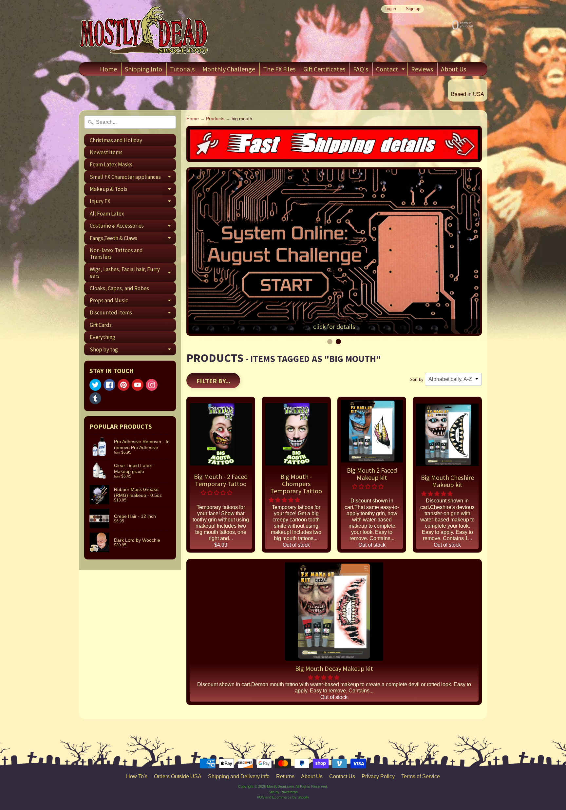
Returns (285, 776)
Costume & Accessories (133, 227)
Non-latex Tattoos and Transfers (116, 253)
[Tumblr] (95, 398)
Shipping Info (143, 69)
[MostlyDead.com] (144, 31)
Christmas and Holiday (116, 140)
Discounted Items (133, 314)
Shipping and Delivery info (239, 776)
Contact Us (342, 776)
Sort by (417, 379)
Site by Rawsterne (283, 792)
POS (260, 797)
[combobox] (130, 122)
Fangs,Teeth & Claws (133, 239)
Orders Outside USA (177, 776)
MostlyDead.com (280, 786)
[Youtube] (137, 385)
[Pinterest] (123, 385)
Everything (102, 337)
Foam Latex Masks (111, 164)
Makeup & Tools (133, 190)
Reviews (422, 69)
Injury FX (133, 202)
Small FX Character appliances (133, 178)
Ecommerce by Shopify (290, 797)
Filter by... (213, 381)
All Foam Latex (107, 213)
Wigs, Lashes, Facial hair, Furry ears (133, 273)
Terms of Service (420, 776)
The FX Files (279, 69)
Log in (390, 9)
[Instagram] (152, 385)
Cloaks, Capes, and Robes (119, 288)
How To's (136, 776)
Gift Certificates (324, 69)
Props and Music (133, 301)
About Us (453, 69)
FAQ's (360, 69)
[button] (217, 493)
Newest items (106, 152)
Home (108, 69)
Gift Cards (101, 325)
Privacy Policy (378, 776)
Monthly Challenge (228, 69)
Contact (391, 70)
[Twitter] (95, 385)
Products (215, 118)
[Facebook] (109, 385)
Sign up (413, 9)
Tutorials (182, 69)
